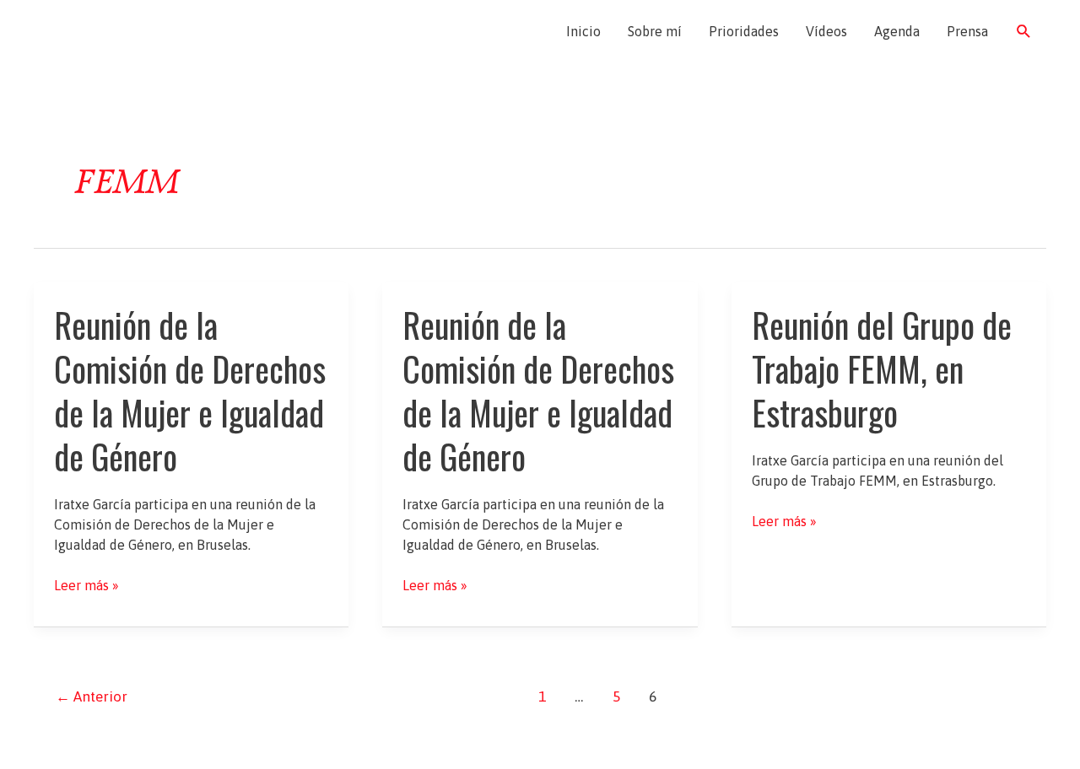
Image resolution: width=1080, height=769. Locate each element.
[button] (1024, 31)
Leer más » (86, 586)
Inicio (583, 31)
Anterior (91, 696)
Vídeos (826, 31)
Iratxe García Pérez (133, 31)
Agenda (897, 31)
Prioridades (744, 31)
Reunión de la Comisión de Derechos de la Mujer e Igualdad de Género (190, 390)
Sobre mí (655, 31)
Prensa (967, 31)
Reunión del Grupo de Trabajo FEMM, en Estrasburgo (882, 368)
